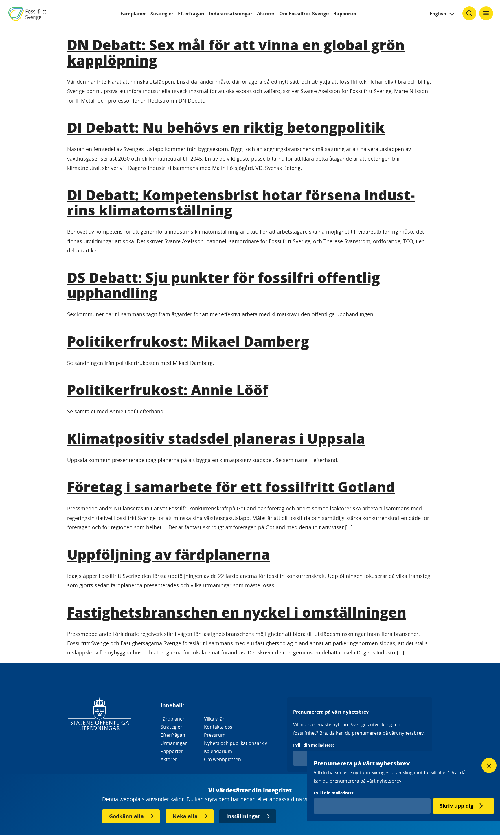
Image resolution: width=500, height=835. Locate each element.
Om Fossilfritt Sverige (304, 13)
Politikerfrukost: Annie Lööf (167, 389)
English (438, 13)
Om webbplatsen (222, 759)
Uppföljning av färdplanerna (168, 554)
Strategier (161, 13)
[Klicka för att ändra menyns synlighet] (486, 13)
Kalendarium (218, 751)
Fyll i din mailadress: (313, 745)
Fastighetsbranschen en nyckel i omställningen (236, 612)
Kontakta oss (218, 727)
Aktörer (266, 13)
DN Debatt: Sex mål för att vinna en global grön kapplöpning (236, 52)
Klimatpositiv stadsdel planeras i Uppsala (216, 438)
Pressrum (214, 735)
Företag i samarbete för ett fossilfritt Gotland (231, 486)
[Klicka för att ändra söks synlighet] (469, 13)
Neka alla (185, 816)
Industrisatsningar (230, 13)
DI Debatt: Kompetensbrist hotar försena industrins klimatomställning (241, 202)
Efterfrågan (191, 13)
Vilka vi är (214, 719)
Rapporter (345, 13)
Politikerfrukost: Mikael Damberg (188, 341)
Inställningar (243, 816)
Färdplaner (133, 13)
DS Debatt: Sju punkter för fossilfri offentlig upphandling (223, 285)
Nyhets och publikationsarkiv (235, 743)
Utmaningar (174, 743)
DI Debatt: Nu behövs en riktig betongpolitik (226, 127)
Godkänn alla (126, 816)
